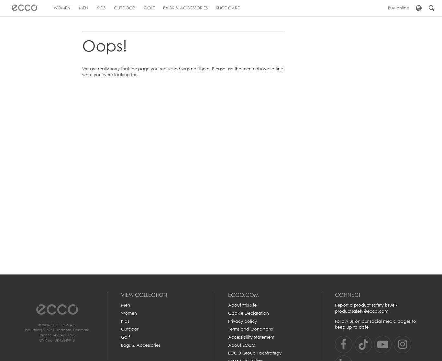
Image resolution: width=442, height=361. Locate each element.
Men (125, 305)
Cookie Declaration (248, 313)
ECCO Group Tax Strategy (255, 353)
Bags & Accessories (140, 345)
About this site (242, 305)
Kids (125, 321)
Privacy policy (242, 321)
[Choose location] (418, 8)
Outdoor (129, 329)
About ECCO (241, 345)
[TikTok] (363, 344)
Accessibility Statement (251, 337)
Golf (125, 337)
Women (129, 313)
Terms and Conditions (250, 329)
